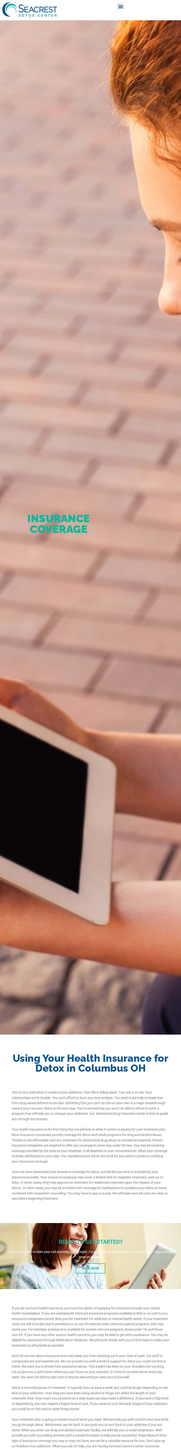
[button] (120, 6)
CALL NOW (90, 1268)
